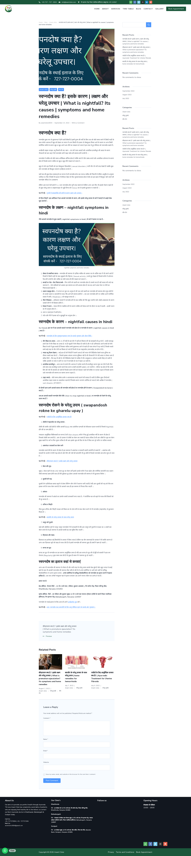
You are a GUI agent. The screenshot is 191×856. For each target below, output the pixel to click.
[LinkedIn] (146, 2)
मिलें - (72, 820)
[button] (5, 851)
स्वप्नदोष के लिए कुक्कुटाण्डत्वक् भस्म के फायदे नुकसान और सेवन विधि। (69, 336)
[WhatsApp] (130, 2)
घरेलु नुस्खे (53, 89)
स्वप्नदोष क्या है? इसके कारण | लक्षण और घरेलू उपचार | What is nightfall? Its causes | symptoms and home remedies (135, 41)
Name (45, 739)
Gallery (159, 9)
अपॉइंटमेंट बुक (72, 602)
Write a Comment (78, 123)
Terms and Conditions (125, 852)
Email (45, 751)
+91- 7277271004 (23, 821)
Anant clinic (44, 89)
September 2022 (128, 91)
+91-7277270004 (10, 821)
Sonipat (7, 814)
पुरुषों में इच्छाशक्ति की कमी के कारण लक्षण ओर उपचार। (64, 193)
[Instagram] (142, 2)
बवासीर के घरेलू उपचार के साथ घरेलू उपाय (60, 517)
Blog (138, 9)
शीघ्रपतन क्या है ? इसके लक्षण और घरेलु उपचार (62, 461)
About (105, 9)
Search (148, 24)
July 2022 (125, 98)
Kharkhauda (29, 812)
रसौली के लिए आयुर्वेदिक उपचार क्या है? (59, 417)
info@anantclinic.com (69, 2)
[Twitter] (138, 2)
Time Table (128, 9)
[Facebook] (134, 2)
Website (46, 762)
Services (115, 9)
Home (97, 9)
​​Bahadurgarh (38, 812)
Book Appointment (176, 9)
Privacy (111, 852)
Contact (148, 9)
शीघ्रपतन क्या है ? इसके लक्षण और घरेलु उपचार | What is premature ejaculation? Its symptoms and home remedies (59, 629)
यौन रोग (61, 89)
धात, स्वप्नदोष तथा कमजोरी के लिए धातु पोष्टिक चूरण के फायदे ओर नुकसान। (71, 607)
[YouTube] (150, 2)
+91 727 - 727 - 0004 (49, 2)
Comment (47, 718)
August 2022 (127, 95)
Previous (49, 636)
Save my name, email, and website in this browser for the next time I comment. (71, 774)
